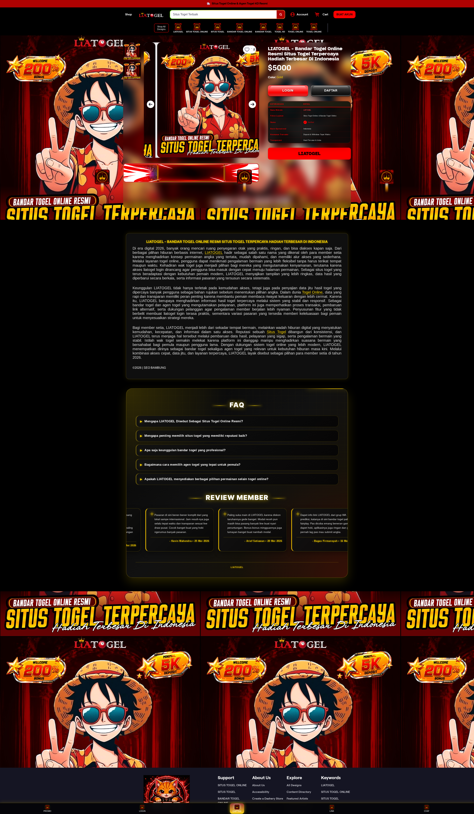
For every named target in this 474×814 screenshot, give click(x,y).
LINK (332, 811)
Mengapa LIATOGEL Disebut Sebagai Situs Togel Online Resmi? (193, 421)
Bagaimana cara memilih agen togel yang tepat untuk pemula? (192, 464)
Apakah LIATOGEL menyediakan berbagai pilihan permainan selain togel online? (206, 479)
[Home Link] (151, 14)
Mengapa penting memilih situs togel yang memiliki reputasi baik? (195, 435)
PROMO (47, 811)
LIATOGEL (309, 153)
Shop (128, 14)
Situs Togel (276, 332)
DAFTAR (331, 90)
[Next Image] (252, 104)
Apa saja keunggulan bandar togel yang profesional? (185, 450)
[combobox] (223, 14)
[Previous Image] (150, 104)
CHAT (426, 811)
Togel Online (312, 292)
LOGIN (287, 90)
